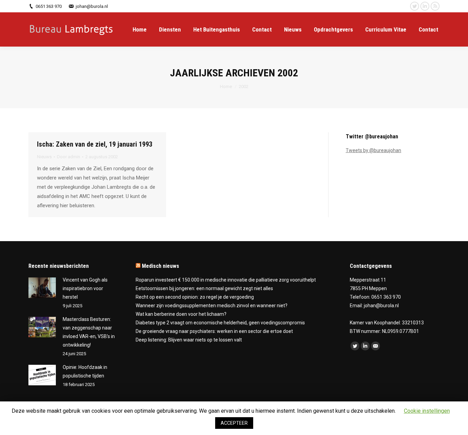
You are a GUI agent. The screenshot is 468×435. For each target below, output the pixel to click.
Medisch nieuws (160, 266)
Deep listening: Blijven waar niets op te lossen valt (189, 340)
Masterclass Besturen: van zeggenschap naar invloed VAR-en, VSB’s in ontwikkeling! (89, 332)
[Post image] (42, 287)
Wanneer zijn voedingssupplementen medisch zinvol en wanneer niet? (211, 305)
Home (226, 86)
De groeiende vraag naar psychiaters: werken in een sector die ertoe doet (214, 331)
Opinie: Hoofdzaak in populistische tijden (85, 371)
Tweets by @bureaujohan (373, 150)
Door (68, 156)
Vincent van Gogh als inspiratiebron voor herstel (85, 288)
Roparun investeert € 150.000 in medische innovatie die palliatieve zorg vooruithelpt (226, 280)
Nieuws (44, 156)
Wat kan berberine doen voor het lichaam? (181, 314)
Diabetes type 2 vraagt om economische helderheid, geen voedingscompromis (220, 322)
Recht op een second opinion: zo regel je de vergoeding (195, 297)
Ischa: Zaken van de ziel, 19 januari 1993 (94, 144)
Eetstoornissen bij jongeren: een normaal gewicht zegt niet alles (204, 288)
